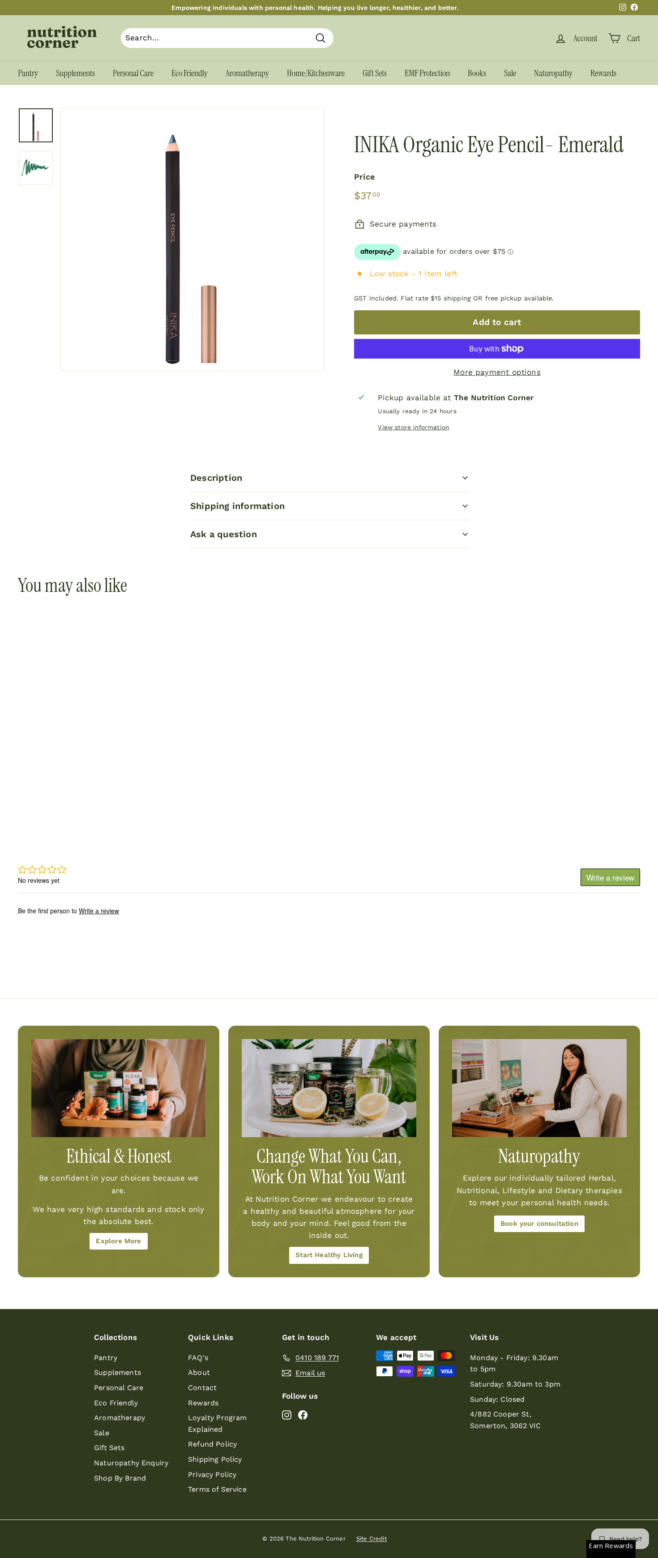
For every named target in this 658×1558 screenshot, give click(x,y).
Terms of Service (217, 1489)
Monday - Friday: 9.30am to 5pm (514, 1363)
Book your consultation (539, 1224)
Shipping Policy (215, 1459)
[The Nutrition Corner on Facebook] (303, 1415)
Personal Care (133, 73)
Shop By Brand (120, 1478)
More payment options (496, 372)
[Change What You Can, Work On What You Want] (329, 1088)
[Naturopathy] (539, 1088)
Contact (202, 1387)
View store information (413, 427)
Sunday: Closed (497, 1399)
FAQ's (198, 1357)
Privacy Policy (212, 1474)
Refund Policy (212, 1444)
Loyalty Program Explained (217, 1423)
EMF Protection (427, 73)
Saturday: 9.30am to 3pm (515, 1384)
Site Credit (371, 1538)
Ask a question (223, 534)
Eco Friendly (189, 73)
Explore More (118, 1241)
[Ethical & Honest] (118, 1088)
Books (477, 73)
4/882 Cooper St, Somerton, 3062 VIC (505, 1420)
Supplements (75, 73)
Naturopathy (553, 73)
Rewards (603, 73)
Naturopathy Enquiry (131, 1463)
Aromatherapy (247, 73)
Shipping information (237, 506)
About (199, 1372)
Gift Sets (375, 73)
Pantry (28, 73)
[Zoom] (192, 239)
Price (364, 176)
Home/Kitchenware (316, 73)
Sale (510, 73)
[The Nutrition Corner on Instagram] (286, 1415)
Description (216, 477)
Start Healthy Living (328, 1255)
